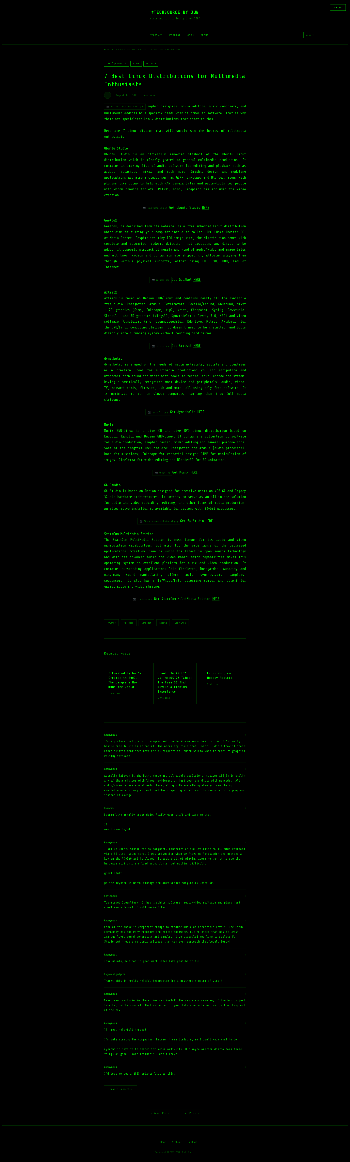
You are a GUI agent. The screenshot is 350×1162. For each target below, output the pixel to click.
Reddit (163, 622)
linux (136, 63)
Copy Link (180, 622)
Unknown (109, 808)
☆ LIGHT (338, 7)
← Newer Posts (160, 1113)
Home (106, 49)
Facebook (128, 622)
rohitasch (110, 895)
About (205, 34)
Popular (175, 34)
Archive (177, 1142)
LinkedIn (146, 622)
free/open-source (116, 63)
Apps (190, 34)
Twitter (111, 622)
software (151, 63)
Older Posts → (190, 1113)
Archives (156, 34)
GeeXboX (110, 226)
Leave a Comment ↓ (120, 1089)
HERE (205, 208)
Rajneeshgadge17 (114, 974)
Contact (193, 1142)
